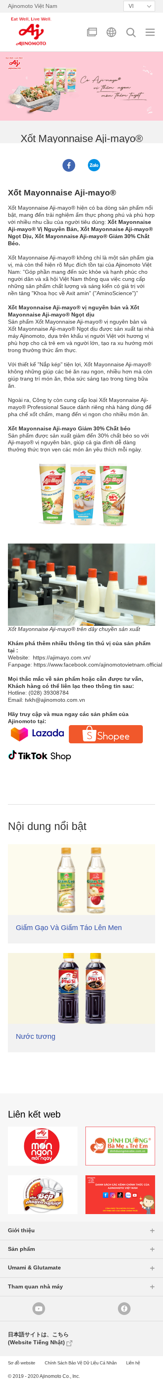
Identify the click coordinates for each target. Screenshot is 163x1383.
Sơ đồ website (21, 1362)
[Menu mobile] (150, 32)
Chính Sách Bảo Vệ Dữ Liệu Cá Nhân (81, 1362)
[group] (43, 1146)
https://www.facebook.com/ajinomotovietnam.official (98, 665)
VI (131, 6)
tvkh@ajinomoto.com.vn (55, 700)
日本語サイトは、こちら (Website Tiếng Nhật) (38, 1338)
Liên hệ (133, 1362)
